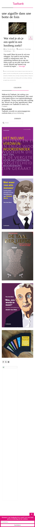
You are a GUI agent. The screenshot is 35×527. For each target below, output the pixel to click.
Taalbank (18, 3)
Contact (4, 106)
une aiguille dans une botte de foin (9, 80)
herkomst (26, 75)
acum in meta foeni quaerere (9, 71)
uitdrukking (29, 77)
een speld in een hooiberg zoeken (25, 73)
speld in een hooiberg (23, 77)
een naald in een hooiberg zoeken (12, 73)
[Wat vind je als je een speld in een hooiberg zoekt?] (17, 28)
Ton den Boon (11, 49)
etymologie (17, 75)
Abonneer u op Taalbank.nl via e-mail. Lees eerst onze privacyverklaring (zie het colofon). (17, 518)
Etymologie (28, 49)
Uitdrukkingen (7, 51)
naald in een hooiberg (15, 77)
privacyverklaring (18, 113)
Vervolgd (22, 66)
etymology (22, 75)
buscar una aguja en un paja (20, 71)
